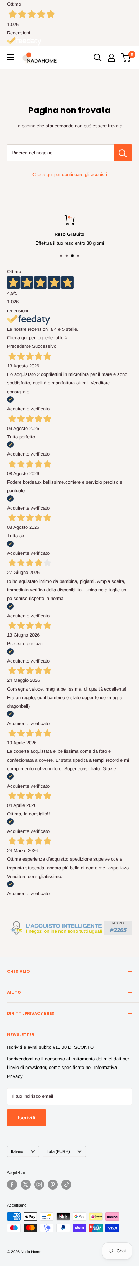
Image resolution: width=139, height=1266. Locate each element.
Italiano (17, 1151)
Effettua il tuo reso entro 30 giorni (69, 243)
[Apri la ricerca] (98, 58)
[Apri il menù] (10, 57)
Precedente (19, 346)
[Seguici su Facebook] (12, 1185)
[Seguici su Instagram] (39, 1185)
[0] (126, 57)
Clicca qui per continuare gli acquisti (69, 174)
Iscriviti (26, 1118)
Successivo (44, 346)
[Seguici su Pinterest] (53, 1185)
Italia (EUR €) (58, 1151)
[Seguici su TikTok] (66, 1185)
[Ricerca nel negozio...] (123, 152)
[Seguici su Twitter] (26, 1185)
